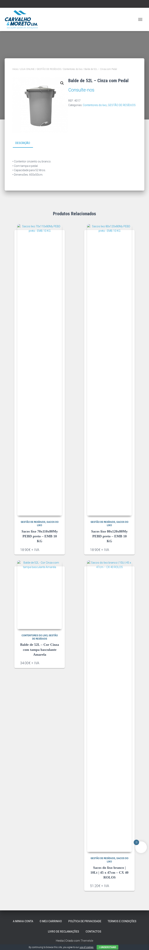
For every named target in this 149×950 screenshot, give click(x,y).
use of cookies (87, 947)
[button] (62, 83)
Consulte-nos (81, 90)
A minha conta (23, 921)
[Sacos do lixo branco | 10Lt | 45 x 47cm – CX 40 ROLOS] (109, 706)
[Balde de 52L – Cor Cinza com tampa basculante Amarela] (39, 594)
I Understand (107, 947)
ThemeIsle (87, 940)
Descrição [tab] (22, 143)
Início (15, 69)
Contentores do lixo (72, 69)
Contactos (93, 931)
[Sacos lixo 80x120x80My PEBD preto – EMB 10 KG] (109, 370)
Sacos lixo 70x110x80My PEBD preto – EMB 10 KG (40, 536)
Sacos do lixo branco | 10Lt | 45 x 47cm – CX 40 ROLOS (109, 872)
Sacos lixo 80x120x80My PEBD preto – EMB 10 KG (109, 536)
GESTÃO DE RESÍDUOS (49, 69)
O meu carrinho (51, 921)
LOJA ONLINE (27, 69)
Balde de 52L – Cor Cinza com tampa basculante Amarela (39, 649)
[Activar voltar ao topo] (141, 942)
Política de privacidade (84, 921)
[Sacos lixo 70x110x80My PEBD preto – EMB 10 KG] (39, 370)
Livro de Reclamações (63, 931)
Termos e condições (122, 921)
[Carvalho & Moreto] (23, 19)
